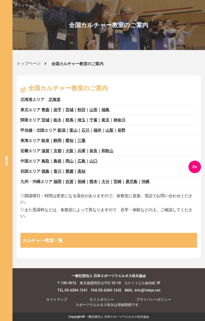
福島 (106, 109)
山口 (94, 161)
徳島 (46, 171)
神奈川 (120, 120)
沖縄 (146, 181)
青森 (46, 109)
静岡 (58, 140)
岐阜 (46, 140)
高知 (82, 171)
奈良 (94, 150)
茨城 (46, 120)
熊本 (94, 181)
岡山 (70, 161)
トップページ (28, 63)
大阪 (70, 150)
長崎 (82, 181)
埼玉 (82, 120)
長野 (122, 130)
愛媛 (70, 171)
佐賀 (70, 181)
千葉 (94, 120)
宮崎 (118, 181)
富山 (74, 130)
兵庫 (82, 150)
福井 (98, 130)
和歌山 (108, 150)
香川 (58, 171)
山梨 (110, 130)
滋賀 (46, 150)
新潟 (62, 130)
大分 (106, 181)
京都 (58, 150)
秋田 (82, 109)
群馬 (70, 120)
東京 (106, 120)
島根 (58, 161)
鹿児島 (132, 181)
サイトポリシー (102, 299)
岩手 (58, 109)
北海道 (54, 99)
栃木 (58, 120)
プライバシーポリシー (153, 299)
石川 (86, 130)
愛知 (70, 140)
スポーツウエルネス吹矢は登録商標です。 (109, 305)
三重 (82, 140)
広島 (82, 161)
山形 (94, 109)
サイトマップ (56, 299)
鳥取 (46, 161)
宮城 (70, 109)
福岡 (58, 181)
